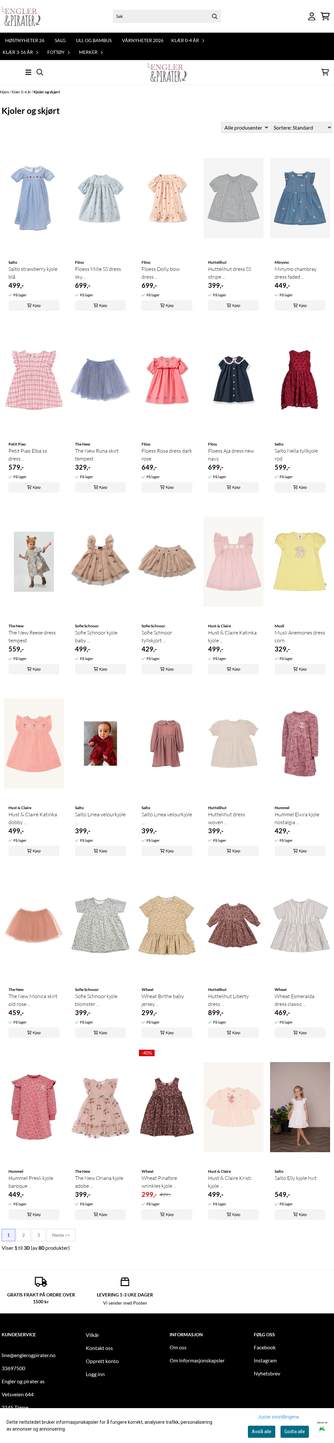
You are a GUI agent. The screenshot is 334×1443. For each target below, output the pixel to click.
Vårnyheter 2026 (142, 40)
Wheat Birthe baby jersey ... (163, 1000)
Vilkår (92, 1335)
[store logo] (21, 16)
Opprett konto (102, 1361)
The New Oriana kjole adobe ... (99, 1182)
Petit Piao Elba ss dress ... (27, 454)
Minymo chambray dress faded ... (296, 273)
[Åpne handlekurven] (325, 16)
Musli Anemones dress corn (300, 636)
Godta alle (294, 1431)
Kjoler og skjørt (47, 91)
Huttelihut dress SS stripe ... (229, 273)
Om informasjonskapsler (197, 1360)
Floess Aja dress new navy (231, 454)
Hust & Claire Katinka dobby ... (32, 818)
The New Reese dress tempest (32, 636)
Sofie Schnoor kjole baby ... (96, 636)
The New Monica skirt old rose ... (32, 1000)
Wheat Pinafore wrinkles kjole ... (159, 1182)
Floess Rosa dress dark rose (167, 454)
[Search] (214, 16)
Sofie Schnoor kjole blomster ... (96, 1000)
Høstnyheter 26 (24, 40)
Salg (60, 40)
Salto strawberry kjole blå (32, 273)
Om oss (178, 1347)
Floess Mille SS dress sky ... (98, 273)
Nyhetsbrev (267, 1373)
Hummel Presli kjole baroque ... (30, 1182)
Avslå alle (261, 1431)
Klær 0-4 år (22, 91)
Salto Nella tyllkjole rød (296, 454)
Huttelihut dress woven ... (226, 818)
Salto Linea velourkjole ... (100, 818)
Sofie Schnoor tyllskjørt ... (157, 636)
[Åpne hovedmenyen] (28, 72)
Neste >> (61, 1235)
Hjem (5, 91)
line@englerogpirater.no (28, 1355)
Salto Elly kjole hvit (296, 1178)
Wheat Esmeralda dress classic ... (294, 1000)
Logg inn (95, 1374)
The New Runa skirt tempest (97, 454)
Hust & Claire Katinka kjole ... (232, 636)
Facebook (265, 1347)
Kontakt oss (99, 1348)
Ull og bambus (94, 40)
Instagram (265, 1360)
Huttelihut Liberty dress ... (228, 1000)
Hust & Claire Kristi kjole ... (229, 1182)
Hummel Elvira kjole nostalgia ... (297, 818)
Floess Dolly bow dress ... (161, 273)
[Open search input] (40, 72)
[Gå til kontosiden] (312, 16)
